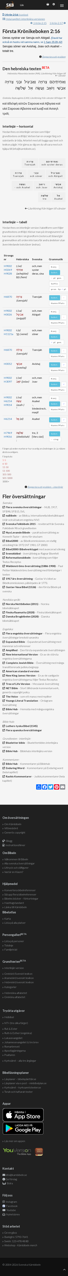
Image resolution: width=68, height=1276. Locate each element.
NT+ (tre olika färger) (16, 1022)
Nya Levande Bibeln (17, 532)
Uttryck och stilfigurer (16, 867)
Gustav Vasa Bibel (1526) (20, 587)
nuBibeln (11, 515)
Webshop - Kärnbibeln (20, 1245)
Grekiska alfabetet (14, 997)
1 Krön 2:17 (56, 22)
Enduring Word (14, 768)
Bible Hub (11, 709)
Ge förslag (11, 1179)
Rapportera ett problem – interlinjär (45, 486)
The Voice (11, 696)
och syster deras (52, 163)
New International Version (21, 654)
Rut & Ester (10, 1028)
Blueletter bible (15, 742)
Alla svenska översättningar (19, 863)
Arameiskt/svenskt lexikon (19, 977)
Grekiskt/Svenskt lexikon (18, 973)
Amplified (11, 650)
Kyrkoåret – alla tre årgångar (20, 1060)
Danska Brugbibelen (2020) (22, 616)
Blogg (9, 840)
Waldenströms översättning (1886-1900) (30, 565)
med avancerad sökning (51, 549)
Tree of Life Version (17, 683)
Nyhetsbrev (13, 1214)
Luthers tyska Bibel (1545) (21, 725)
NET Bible (11, 688)
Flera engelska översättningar (24, 633)
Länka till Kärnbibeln (15, 907)
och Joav (42, 186)
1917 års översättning (19, 578)
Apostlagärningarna (15, 1050)
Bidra (9, 1183)
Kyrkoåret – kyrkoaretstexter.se (22, 1087)
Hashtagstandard (14, 902)
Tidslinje (8, 945)
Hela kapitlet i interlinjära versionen (25, 18)
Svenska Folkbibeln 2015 (20, 523)
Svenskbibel (13, 553)
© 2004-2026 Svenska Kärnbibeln (21, 1264)
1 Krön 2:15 (40, 22)
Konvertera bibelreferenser (20, 890)
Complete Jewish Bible (19, 662)
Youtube (11, 1210)
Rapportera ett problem (54, 56)
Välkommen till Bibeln (16, 859)
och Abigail (56, 174)
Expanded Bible (15, 641)
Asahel (58, 197)
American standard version (22, 671)
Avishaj (58, 186)
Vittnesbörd (11, 828)
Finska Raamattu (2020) (19, 612)
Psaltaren (9, 1054)
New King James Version (20, 675)
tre (44, 197)
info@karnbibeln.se (16, 1174)
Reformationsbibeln (18, 557)
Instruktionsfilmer (15, 845)
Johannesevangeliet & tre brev (21, 1042)
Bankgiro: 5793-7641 (16, 1236)
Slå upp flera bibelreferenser (20, 894)
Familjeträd (10, 949)
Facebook (12, 1205)
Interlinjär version (14, 967)
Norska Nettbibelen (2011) (21, 603)
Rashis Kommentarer (18, 776)
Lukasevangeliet (13, 1037)
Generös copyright (14, 832)
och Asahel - (22, 186)
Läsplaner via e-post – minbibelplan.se (25, 1083)
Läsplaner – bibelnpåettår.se (20, 1079)
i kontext (16, 14)
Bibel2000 (11, 540)
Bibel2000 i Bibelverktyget (21, 549)
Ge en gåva (10, 1232)
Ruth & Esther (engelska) (18, 1033)
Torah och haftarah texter (18, 1091)
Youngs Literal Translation (21, 700)
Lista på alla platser (15, 922)
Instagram (11, 1201)
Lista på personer (14, 941)
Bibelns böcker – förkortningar (21, 898)
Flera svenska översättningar (23, 507)
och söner (36, 174)
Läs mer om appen (14, 1141)
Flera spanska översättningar (23, 730)
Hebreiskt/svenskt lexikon (19, 982)
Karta (7, 918)
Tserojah (29, 163)
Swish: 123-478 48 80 (16, 1241)
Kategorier (10, 986)
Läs (22, 4)
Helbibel (9, 1017)
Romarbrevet (12, 1046)
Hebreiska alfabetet (15, 992)
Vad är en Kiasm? (13, 871)
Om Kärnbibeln (12, 824)
